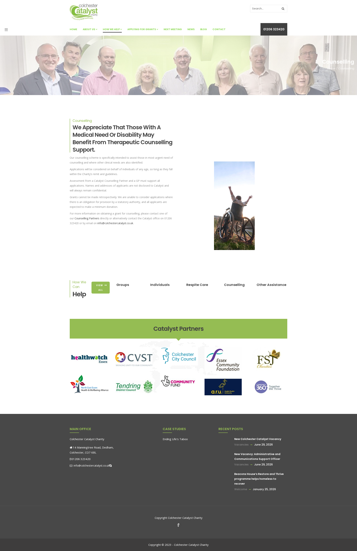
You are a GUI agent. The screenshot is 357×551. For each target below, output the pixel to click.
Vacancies (241, 444)
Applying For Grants (141, 29)
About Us (89, 29)
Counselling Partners (87, 218)
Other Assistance (271, 284)
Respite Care (197, 284)
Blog (203, 29)
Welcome (240, 489)
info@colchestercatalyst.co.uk (115, 223)
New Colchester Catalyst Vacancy (257, 439)
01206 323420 (273, 29)
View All (99, 287)
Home (73, 29)
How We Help (111, 29)
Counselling (234, 284)
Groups (122, 284)
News (191, 29)
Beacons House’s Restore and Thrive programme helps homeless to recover (259, 479)
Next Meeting (173, 29)
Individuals (160, 284)
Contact (219, 29)
